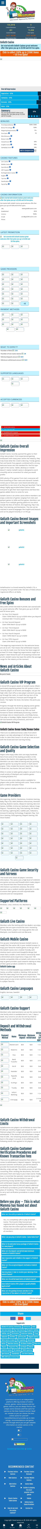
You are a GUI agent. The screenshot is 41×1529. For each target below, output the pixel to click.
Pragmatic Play (13, 1347)
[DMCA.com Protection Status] (19, 1444)
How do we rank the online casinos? (13, 1510)
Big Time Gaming (19, 1330)
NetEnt (3, 1343)
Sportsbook (5, 1353)
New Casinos (13, 1478)
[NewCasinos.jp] (27, 1455)
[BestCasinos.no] (19, 1461)
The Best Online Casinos (13, 1473)
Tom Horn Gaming (27, 1353)
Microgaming (21, 1340)
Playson (4, 1347)
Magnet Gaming (33, 1337)
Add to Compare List (26, 151)
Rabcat (31, 1347)
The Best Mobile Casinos (29, 1479)
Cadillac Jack (5, 1333)
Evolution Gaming (26, 1333)
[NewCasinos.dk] (14, 1461)
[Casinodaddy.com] (32, 1455)
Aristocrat (26, 1327)
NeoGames (31, 1340)
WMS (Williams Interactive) (10, 1357)
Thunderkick (15, 1353)
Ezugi (36, 1333)
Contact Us (29, 1508)
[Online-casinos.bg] (24, 1461)
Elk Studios (15, 1333)
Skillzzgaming (27, 1350)
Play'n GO (37, 1343)
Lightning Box (21, 1337)
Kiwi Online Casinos (12, 1485)
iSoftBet (12, 1337)
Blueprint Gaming (32, 1330)
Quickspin (23, 1347)
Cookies (29, 1449)
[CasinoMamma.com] (6, 1455)
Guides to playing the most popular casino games (29, 1491)
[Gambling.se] (11, 1455)
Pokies (29, 1498)
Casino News (29, 1484)
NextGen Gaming (13, 1343)
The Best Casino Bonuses (29, 1473)
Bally (33, 1327)
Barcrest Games (6, 1330)
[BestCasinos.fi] (17, 1455)
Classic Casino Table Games (12, 1499)
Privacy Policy (20, 1449)
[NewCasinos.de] (22, 1455)
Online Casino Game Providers (29, 1503)
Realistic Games (6, 1350)
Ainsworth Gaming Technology (11, 1327)
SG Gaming (17, 1350)
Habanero (4, 1337)
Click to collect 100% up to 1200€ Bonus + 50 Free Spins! (21, 53)
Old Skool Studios (26, 1343)
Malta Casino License (8, 1340)
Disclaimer (10, 1449)
